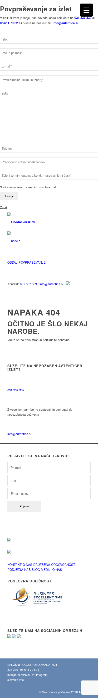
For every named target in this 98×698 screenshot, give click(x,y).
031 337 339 (28, 284)
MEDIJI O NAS (51, 569)
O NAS (27, 564)
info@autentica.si (51, 284)
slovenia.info (15, 680)
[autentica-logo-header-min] (40, 221)
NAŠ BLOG (32, 569)
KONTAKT (14, 564)
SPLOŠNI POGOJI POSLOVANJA (28, 664)
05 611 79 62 (28, 669)
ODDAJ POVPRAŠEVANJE (26, 262)
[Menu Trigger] (86, 10)
